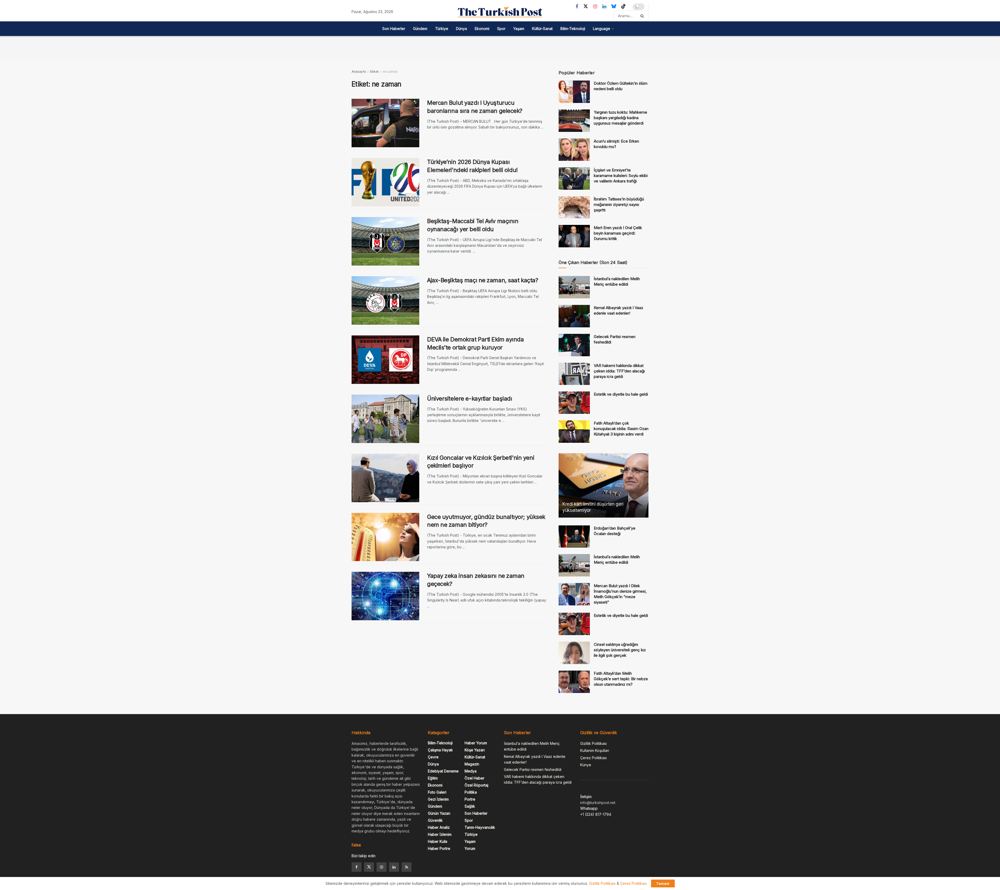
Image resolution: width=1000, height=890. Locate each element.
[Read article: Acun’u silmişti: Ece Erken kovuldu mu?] (574, 149)
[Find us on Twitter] (585, 6)
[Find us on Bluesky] (613, 6)
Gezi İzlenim (438, 799)
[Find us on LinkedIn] (604, 7)
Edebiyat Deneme (443, 771)
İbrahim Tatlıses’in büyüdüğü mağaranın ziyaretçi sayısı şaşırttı (619, 204)
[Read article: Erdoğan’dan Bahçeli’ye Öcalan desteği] (574, 536)
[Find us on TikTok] (623, 6)
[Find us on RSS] (406, 867)
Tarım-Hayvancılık (480, 827)
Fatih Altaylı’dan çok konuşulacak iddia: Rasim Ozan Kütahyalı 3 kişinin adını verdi (621, 429)
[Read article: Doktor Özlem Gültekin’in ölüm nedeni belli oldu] (574, 92)
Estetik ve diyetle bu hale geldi (621, 394)
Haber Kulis (437, 841)
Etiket (374, 71)
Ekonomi (482, 28)
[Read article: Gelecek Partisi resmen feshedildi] (574, 345)
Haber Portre (439, 848)
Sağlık (470, 806)
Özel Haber (474, 778)
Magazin (472, 764)
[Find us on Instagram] (595, 7)
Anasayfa (359, 71)
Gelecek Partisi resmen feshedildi (532, 769)
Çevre (433, 757)
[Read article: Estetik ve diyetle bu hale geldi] (574, 402)
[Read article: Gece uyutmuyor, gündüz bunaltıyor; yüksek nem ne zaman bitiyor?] (385, 537)
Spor (501, 28)
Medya (471, 771)
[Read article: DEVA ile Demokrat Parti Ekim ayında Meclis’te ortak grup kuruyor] (385, 359)
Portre (470, 799)
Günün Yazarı (439, 813)
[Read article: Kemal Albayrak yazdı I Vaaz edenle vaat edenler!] (574, 316)
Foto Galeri (437, 792)
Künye (585, 765)
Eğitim (433, 778)
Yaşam (518, 28)
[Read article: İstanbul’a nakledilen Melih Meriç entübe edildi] (574, 287)
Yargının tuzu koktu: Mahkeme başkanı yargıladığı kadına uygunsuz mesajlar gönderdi (620, 118)
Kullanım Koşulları (594, 750)
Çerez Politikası (593, 758)
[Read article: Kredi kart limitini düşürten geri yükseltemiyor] (603, 485)
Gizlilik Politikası (593, 743)
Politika (471, 792)
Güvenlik (435, 820)
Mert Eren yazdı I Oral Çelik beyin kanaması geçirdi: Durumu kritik (618, 233)
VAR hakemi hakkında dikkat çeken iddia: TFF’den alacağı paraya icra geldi (619, 371)
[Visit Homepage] (500, 12)
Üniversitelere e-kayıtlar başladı (469, 398)
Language (601, 28)
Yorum (470, 848)
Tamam (663, 883)
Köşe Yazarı (475, 750)
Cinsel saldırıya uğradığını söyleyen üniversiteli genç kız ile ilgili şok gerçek (620, 650)
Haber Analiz (439, 827)
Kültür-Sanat (542, 28)
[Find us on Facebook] (577, 7)
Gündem (420, 28)
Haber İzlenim (440, 834)
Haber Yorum (476, 743)
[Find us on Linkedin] (394, 867)
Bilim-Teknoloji (572, 28)
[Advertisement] (500, 47)
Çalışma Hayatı (440, 750)
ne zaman (390, 71)
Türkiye (441, 28)
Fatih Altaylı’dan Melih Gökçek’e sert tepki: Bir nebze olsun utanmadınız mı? (621, 679)
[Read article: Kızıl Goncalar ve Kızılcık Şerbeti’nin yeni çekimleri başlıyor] (385, 478)
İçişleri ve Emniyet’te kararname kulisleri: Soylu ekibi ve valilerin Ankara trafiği (621, 175)
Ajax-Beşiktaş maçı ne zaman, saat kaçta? (482, 280)
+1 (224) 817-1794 (595, 814)
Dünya (461, 28)
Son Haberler (393, 28)
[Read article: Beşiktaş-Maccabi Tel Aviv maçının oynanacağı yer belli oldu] (385, 241)
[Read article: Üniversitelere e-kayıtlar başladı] (385, 419)
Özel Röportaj (476, 785)
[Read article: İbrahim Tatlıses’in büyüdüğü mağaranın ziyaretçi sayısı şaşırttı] (574, 207)
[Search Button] (643, 16)
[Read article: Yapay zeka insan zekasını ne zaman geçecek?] (385, 596)
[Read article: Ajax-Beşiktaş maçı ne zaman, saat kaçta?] (385, 300)
